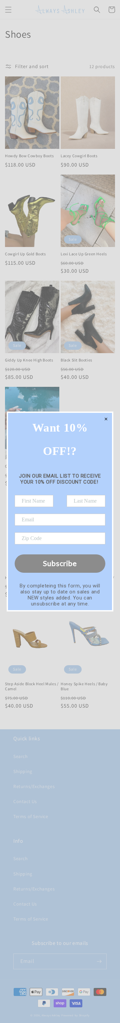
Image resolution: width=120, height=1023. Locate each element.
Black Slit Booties (76, 359)
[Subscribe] (99, 961)
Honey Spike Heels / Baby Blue (84, 686)
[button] (8, 9)
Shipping (22, 771)
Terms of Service (30, 816)
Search (20, 756)
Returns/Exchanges (34, 786)
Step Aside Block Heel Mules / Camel (31, 686)
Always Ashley (51, 1015)
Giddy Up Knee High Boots (29, 359)
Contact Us (25, 801)
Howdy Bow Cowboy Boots (29, 155)
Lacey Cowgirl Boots (79, 155)
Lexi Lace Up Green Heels (84, 253)
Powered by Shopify (75, 1015)
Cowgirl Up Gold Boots (25, 253)
